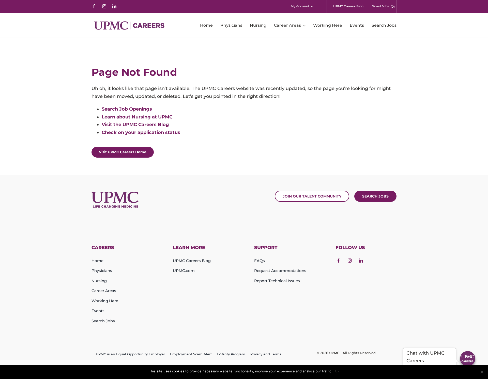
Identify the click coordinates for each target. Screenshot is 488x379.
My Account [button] (300, 6)
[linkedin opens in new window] (114, 6)
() (393, 6)
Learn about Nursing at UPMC (137, 117)
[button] (467, 358)
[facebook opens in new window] (94, 6)
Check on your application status (141, 132)
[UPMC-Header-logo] (130, 25)
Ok (337, 371)
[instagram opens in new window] (104, 6)
